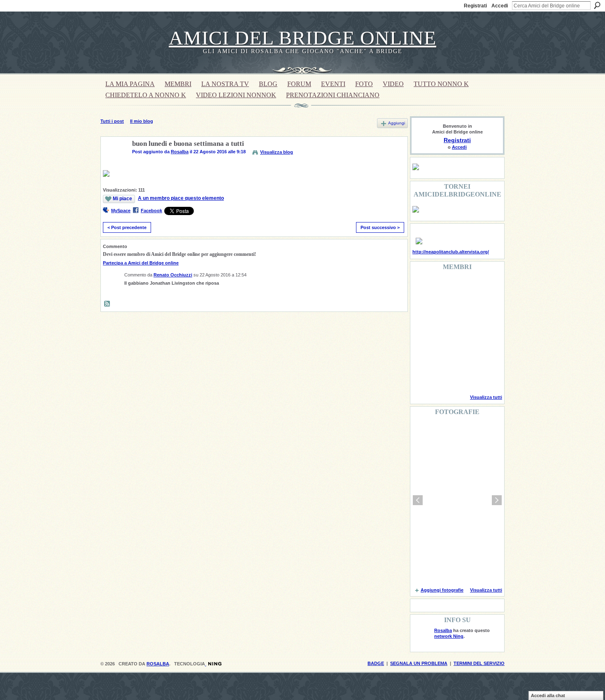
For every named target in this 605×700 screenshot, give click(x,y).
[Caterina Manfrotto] (422, 354)
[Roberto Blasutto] (422, 376)
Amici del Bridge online (302, 38)
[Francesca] (422, 310)
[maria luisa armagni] (443, 376)
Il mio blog (141, 121)
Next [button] (497, 500)
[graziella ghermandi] (464, 376)
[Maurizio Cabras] (485, 310)
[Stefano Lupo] (485, 287)
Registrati (475, 6)
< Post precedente (127, 227)
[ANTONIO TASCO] (464, 332)
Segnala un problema (418, 663)
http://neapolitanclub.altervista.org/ (450, 251)
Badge (376, 663)
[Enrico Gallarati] (464, 287)
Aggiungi (396, 123)
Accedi (499, 6)
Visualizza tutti (486, 397)
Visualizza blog (276, 152)
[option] (457, 500)
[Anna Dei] (485, 332)
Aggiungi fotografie (442, 590)
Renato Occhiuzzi (173, 274)
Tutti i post (112, 121)
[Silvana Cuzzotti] (485, 354)
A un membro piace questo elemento (181, 198)
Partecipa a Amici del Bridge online (141, 262)
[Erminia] (443, 354)
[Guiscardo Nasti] (443, 310)
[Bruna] (443, 287)
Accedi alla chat (548, 695)
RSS (107, 304)
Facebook (151, 210)
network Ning (448, 636)
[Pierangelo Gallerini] (464, 310)
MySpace (120, 210)
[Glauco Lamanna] (443, 332)
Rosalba (179, 151)
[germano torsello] (422, 332)
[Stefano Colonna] (422, 287)
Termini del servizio (479, 663)
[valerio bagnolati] (464, 354)
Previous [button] (418, 500)
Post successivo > (380, 227)
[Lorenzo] (485, 376)
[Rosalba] (114, 163)
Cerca (597, 5)
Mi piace (122, 198)
